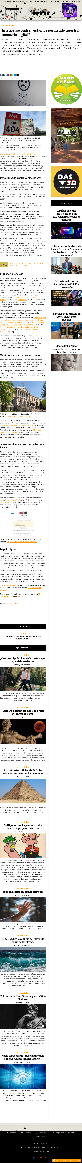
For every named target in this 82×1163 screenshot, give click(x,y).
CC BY (29, 416)
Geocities (36, 297)
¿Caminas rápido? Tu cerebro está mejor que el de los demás (23, 660)
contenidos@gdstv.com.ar (41, 1151)
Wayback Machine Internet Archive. (22, 542)
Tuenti (3, 300)
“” (12, 500)
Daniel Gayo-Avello (8, 154)
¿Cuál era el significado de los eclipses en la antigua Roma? (23, 712)
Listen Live (12, 13)
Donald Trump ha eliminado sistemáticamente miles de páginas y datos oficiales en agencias (23, 320)
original (20, 596)
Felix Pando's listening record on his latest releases (68, 316)
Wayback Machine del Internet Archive (18, 425)
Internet (17, 604)
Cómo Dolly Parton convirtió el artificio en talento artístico (23, 637)
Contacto (12, 1133)
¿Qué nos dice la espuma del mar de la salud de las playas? (23, 941)
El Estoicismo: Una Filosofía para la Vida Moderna (23, 998)
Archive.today (5, 502)
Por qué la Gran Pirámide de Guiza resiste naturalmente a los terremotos (23, 772)
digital (10, 604)
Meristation (22, 300)
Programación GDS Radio (23, 1)
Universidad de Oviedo (26, 154)
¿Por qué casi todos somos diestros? (23, 891)
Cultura (67, 1)
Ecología (77, 1)
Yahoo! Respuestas (23, 297)
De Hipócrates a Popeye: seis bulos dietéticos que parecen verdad (23, 827)
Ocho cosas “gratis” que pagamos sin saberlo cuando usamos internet (23, 1057)
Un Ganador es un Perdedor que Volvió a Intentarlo (66, 284)
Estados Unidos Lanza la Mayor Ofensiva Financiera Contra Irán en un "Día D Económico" (66, 251)
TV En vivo (42, 1137)
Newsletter (42, 1133)
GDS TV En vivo (42, 1)
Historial (27, 1133)
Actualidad (7, 1)
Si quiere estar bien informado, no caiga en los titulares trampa (26, 264)
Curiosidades (55, 1)
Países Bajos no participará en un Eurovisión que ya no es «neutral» (66, 215)
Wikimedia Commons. (16, 416)
